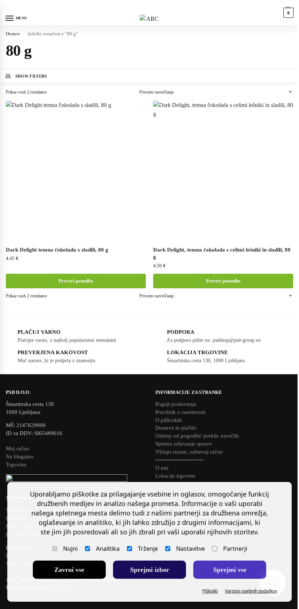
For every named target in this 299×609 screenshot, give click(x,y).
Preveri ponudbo (76, 281)
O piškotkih (168, 420)
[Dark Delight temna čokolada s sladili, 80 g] (76, 171)
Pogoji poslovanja (175, 404)
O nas (161, 468)
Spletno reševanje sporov (184, 444)
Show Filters (31, 76)
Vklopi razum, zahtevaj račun (189, 452)
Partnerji (235, 549)
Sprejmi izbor (149, 569)
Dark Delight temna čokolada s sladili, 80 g (57, 250)
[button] (287, 13)
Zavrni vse (69, 569)
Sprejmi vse (229, 569)
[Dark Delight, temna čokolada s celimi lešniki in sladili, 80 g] (223, 171)
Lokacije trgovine (175, 476)
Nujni (70, 549)
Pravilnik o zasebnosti (180, 412)
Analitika (108, 549)
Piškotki (210, 591)
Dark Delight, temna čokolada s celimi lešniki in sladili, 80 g (222, 253)
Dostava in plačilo (176, 428)
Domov (13, 33)
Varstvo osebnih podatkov (251, 591)
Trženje (148, 549)
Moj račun (17, 448)
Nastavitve (190, 549)
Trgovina (16, 464)
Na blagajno (20, 456)
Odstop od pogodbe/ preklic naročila (197, 436)
